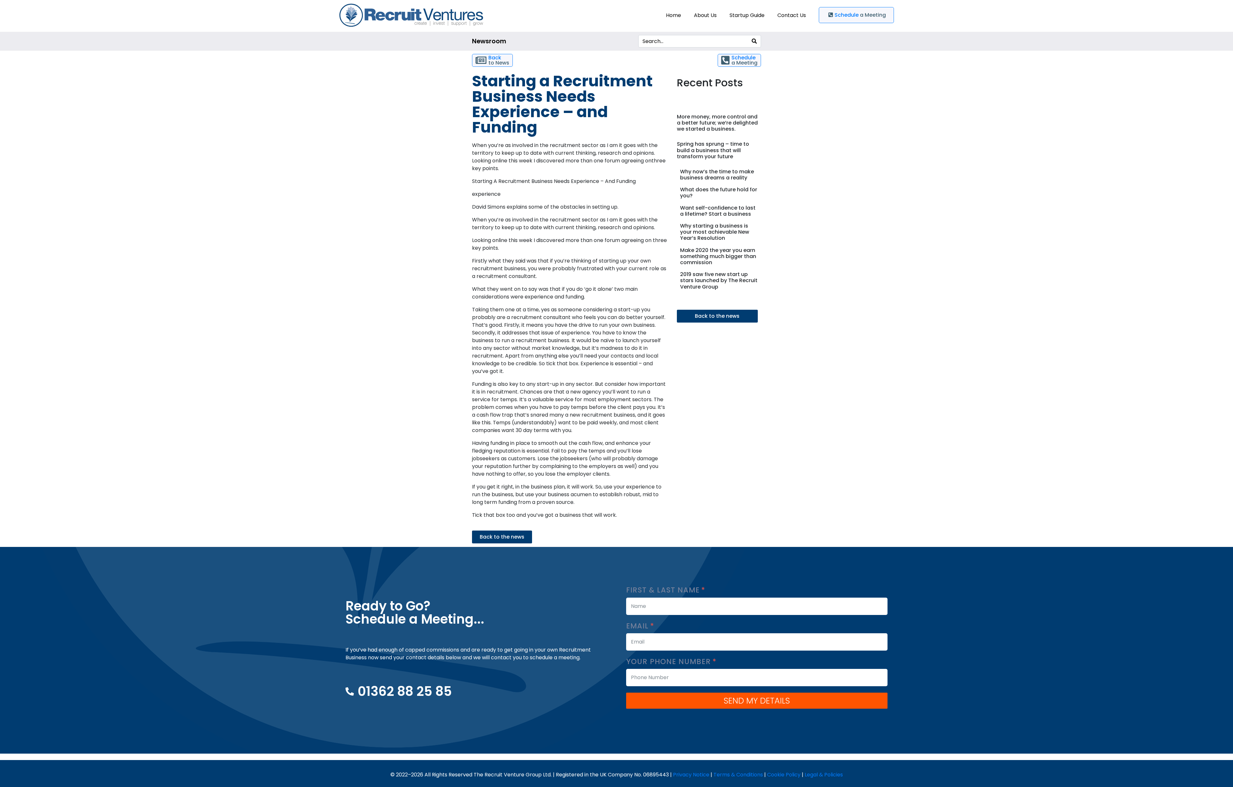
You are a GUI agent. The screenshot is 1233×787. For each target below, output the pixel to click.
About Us (705, 15)
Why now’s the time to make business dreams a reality (717, 174)
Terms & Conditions (738, 774)
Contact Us (791, 15)
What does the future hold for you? (718, 192)
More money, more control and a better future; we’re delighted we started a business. (717, 123)
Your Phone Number (669, 661)
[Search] (754, 41)
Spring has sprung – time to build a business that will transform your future (713, 150)
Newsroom (489, 41)
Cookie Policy (783, 774)
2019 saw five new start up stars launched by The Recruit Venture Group (718, 280)
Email (638, 626)
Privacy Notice (691, 774)
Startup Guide (747, 15)
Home (673, 15)
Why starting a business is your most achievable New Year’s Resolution (714, 232)
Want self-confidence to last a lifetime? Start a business (718, 211)
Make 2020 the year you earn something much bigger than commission (718, 256)
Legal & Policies (824, 774)
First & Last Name (664, 590)
